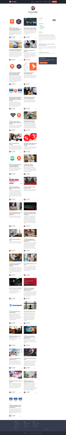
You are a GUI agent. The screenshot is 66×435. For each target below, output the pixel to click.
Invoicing (41, 28)
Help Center (47, 429)
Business (41, 25)
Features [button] (32, 1)
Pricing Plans (17, 427)
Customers (25, 426)
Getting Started (42, 27)
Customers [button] (37, 1)
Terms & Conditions (36, 423)
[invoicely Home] (12, 2)
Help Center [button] (45, 1)
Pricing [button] (41, 1)
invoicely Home (17, 423)
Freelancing (42, 26)
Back (11, 6)
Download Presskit (27, 423)
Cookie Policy (35, 426)
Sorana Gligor (13, 36)
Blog (15, 429)
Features (16, 426)
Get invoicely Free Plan (43, 62)
